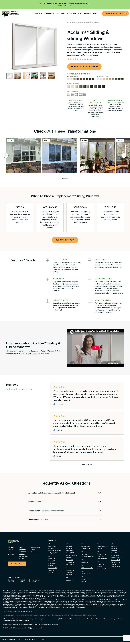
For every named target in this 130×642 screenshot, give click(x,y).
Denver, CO (69, 557)
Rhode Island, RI (101, 569)
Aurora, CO (69, 546)
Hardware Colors (73, 84)
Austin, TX (114, 546)
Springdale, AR (52, 553)
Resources (34, 552)
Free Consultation (17, 564)
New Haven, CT (70, 574)
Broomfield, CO (70, 550)
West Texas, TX (115, 566)
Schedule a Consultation (84, 66)
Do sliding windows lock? (38, 520)
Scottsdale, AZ (52, 568)
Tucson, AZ (51, 570)
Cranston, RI (100, 564)
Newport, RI (100, 566)
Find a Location (86, 13)
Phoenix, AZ (51, 563)
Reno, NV (83, 581)
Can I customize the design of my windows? (46, 511)
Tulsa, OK (99, 548)
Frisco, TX (114, 553)
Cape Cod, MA (85, 554)
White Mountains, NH (87, 568)
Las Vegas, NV (85, 579)
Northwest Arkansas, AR (55, 550)
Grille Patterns (72, 92)
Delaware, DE (69, 580)
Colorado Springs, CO (71, 555)
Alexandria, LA (85, 546)
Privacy (42, 639)
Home (69, 22)
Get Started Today (65, 240)
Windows (74, 22)
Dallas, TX (114, 548)
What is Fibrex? (34, 502)
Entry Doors (60, 13)
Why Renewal (23, 551)
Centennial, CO (70, 553)
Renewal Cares (23, 556)
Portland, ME (84, 562)
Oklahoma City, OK (102, 546)
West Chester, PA (102, 558)
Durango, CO (69, 560)
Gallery (96, 13)
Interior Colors (102, 76)
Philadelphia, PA (101, 554)
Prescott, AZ (51, 565)
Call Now (116, 13)
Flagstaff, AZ (52, 558)
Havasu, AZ (51, 561)
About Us (21, 554)
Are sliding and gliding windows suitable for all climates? (51, 493)
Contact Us (22, 558)
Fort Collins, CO (70, 562)
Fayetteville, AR (52, 546)
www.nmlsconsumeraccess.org (18, 604)
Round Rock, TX (115, 560)
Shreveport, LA (85, 548)
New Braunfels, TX (116, 557)
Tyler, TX (113, 564)
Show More (87, 465)
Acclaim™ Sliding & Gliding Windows (88, 22)
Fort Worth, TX (115, 550)
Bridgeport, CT (70, 570)
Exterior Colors (72, 76)
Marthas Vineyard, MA (87, 556)
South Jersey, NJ (85, 573)
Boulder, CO (69, 548)
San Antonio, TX (115, 562)
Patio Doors (11, 554)
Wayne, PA (100, 556)
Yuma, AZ (51, 572)
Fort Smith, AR (52, 548)
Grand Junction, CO (71, 564)
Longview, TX (115, 555)
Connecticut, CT (70, 572)
